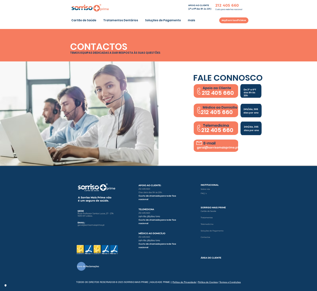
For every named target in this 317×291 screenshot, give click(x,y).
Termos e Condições (230, 282)
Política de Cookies (208, 282)
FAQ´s (204, 193)
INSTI (204, 185)
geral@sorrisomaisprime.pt (218, 147)
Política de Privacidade (184, 282)
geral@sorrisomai (86, 225)
